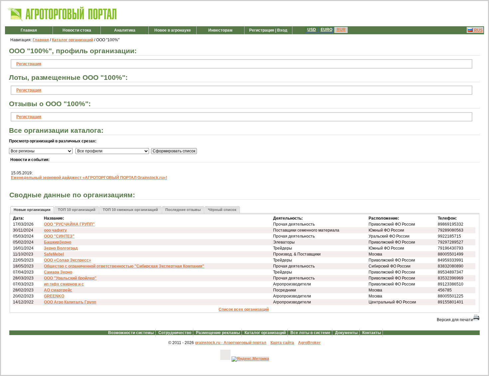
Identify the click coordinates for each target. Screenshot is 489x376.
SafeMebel (54, 254)
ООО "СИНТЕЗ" (59, 236)
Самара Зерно (58, 272)
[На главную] (62, 21)
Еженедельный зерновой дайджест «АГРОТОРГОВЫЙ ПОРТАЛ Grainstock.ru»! (89, 177)
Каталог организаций (72, 40)
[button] (32, 210)
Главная (29, 30)
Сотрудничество (174, 332)
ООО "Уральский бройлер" (70, 278)
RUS (478, 30)
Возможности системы (131, 332)
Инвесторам (220, 30)
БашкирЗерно (57, 242)
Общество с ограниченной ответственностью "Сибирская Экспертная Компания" (124, 266)
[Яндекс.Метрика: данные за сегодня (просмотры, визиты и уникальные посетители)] (250, 359)
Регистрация (28, 64)
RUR (341, 29)
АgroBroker (309, 342)
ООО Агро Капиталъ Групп (70, 302)
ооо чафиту (55, 230)
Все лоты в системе (310, 332)
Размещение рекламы (218, 332)
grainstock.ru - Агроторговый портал (230, 342)
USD (311, 29)
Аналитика (124, 30)
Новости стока (77, 30)
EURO (326, 29)
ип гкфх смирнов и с (64, 284)
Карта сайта (282, 342)
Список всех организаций (244, 309)
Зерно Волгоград (61, 248)
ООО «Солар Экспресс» (67, 260)
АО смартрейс (58, 290)
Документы (346, 332)
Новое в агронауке (172, 30)
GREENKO (54, 296)
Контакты (371, 332)
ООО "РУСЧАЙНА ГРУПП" (69, 224)
